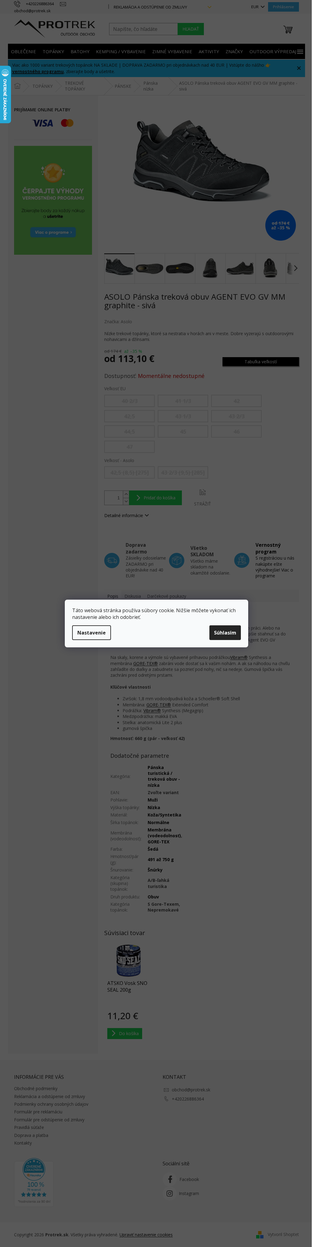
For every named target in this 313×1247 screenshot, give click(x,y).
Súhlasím (225, 632)
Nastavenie (91, 632)
